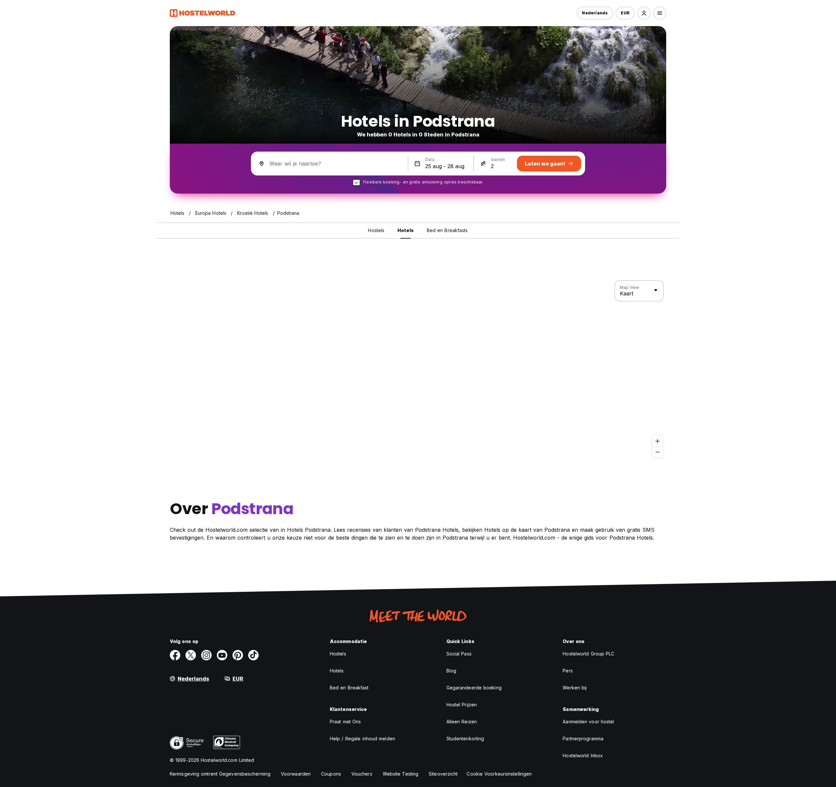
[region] (418, 369)
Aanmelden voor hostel (588, 721)
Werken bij (575, 687)
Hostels (338, 653)
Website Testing (401, 774)
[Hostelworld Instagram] (206, 655)
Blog (451, 670)
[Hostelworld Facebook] (175, 655)
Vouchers (361, 774)
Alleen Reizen (461, 721)
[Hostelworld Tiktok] (253, 655)
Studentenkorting (465, 738)
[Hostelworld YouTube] (222, 655)
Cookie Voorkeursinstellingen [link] (499, 774)
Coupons (331, 774)
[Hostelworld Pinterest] (238, 655)
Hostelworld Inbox (583, 755)
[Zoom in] (657, 441)
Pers (567, 670)
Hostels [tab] (376, 230)
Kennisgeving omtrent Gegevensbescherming (220, 774)
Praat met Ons (345, 721)
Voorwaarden (296, 774)
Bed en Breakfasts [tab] (447, 230)
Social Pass (459, 653)
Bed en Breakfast (349, 687)
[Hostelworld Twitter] (190, 655)
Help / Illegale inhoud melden (362, 738)
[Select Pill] (644, 13)
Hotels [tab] (405, 230)
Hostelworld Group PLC (588, 653)
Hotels (337, 670)
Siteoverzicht (443, 774)
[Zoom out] (657, 452)
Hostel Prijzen (461, 704)
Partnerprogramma (583, 738)
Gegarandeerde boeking (474, 687)
